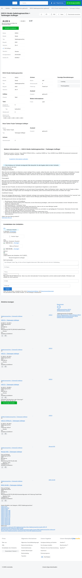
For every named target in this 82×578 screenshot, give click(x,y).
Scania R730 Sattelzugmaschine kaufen (23, 529)
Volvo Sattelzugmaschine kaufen (34, 527)
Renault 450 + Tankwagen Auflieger (11, 452)
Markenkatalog (25, 553)
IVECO (16, 33)
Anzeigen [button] (16, 243)
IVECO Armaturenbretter (68, 316)
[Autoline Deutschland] (6, 3)
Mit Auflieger (8, 48)
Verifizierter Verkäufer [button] (12, 229)
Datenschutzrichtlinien (32, 291)
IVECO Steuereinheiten (63, 314)
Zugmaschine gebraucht (7, 527)
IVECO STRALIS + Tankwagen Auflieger (13, 421)
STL (4, 228)
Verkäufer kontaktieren (10, 28)
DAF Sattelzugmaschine (20, 527)
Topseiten (23, 556)
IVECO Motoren (73, 314)
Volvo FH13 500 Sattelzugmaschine (32, 530)
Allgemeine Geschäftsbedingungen (30, 542)
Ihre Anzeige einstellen (9, 403)
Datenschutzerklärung (26, 545)
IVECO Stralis (19, 528)
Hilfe (3, 545)
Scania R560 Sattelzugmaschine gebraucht (44, 529)
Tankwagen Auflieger (20, 132)
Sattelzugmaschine (19, 39)
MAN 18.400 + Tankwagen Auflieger (11, 485)
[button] (41, 14)
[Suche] (21, 3)
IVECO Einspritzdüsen (67, 317)
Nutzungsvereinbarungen (47, 291)
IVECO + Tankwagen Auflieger (10, 320)
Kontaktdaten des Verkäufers (9, 547)
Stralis (16, 36)
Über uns (4, 542)
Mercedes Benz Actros (7, 529)
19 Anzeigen (13, 231)
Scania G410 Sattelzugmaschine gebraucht (12, 530)
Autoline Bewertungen (26, 550)
